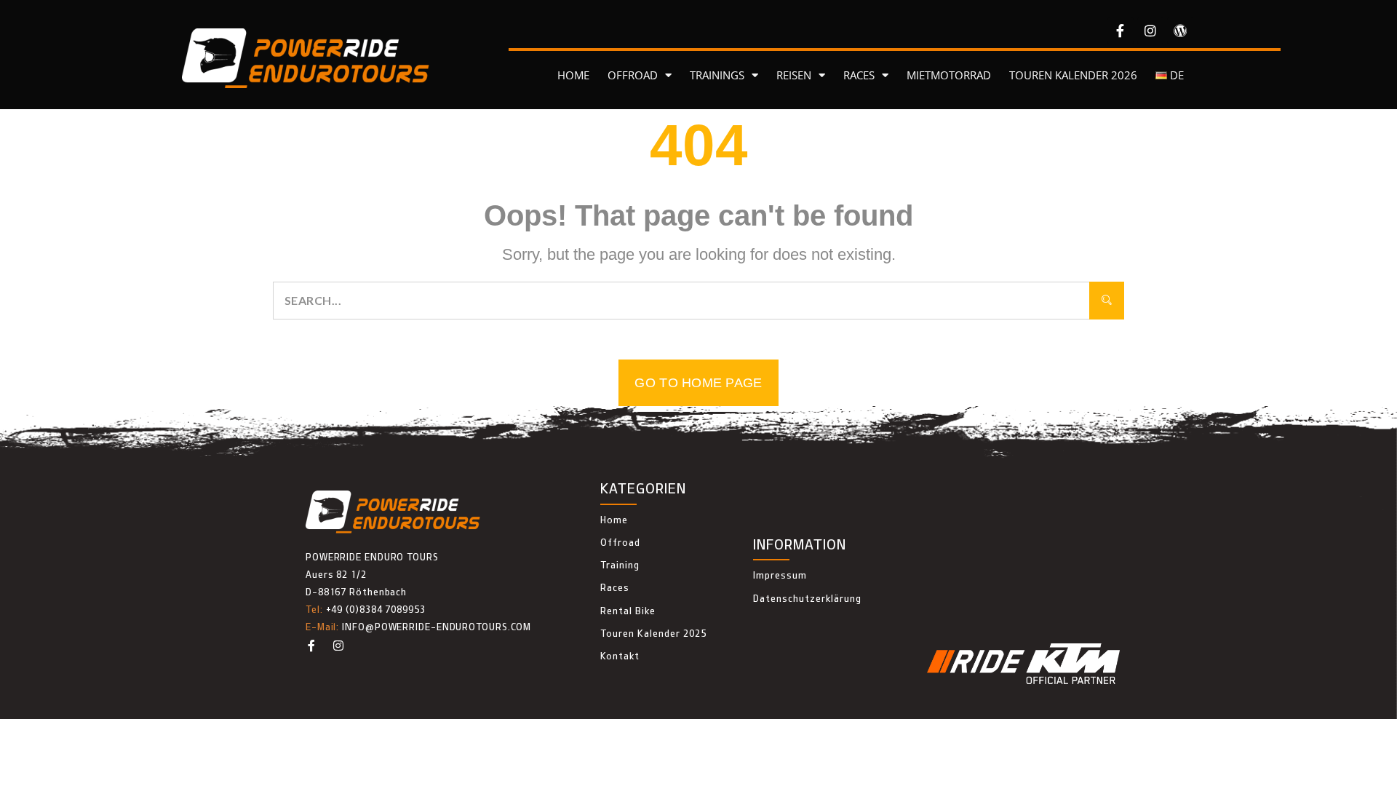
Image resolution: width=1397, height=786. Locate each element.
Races (614, 587)
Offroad (620, 542)
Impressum (780, 575)
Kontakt (620, 656)
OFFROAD (633, 75)
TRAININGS (717, 75)
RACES (859, 75)
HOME (573, 75)
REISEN (793, 75)
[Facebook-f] (1120, 30)
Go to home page (698, 383)
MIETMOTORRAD (949, 75)
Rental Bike (628, 611)
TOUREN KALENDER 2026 (1073, 75)
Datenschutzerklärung (807, 598)
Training (620, 565)
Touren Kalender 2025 (653, 633)
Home (614, 520)
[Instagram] (1150, 30)
